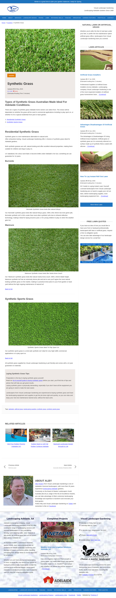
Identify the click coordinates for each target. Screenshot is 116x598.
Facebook (52, 506)
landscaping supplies (30, 409)
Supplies (11, 75)
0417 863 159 (95, 540)
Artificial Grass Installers (90, 75)
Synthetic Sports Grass (14, 122)
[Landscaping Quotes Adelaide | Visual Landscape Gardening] (96, 262)
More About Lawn (96, 204)
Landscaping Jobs (61, 595)
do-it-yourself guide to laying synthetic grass (28, 380)
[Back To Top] (110, 595)
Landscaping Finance (46, 595)
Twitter (70, 504)
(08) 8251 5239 (91, 535)
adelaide (11, 409)
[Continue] (102, 94)
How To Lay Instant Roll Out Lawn (94, 176)
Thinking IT (94, 595)
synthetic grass (41, 409)
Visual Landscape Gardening (28, 595)
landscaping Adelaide (50, 489)
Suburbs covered (88, 575)
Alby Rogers (39, 484)
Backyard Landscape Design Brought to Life (63, 445)
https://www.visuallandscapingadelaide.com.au (16, 10)
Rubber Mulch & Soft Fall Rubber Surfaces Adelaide (40, 445)
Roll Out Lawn (12, 467)
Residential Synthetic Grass (16, 119)
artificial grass (19, 409)
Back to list (8, 289)
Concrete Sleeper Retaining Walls (62, 467)
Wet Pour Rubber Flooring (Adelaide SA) (16, 445)
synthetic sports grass (53, 409)
